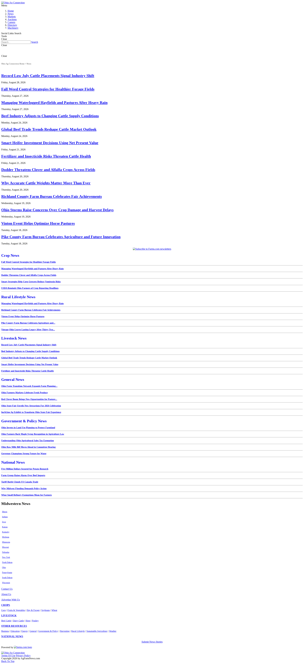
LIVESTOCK (8, 615)
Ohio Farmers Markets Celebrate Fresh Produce (24, 392)
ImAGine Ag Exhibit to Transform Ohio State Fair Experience (31, 412)
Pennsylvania (7, 572)
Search (34, 42)
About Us (6, 594)
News (10, 13)
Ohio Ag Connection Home (13, 64)
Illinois (4, 512)
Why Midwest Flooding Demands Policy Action (24, 488)
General (33, 631)
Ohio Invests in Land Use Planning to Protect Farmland (28, 427)
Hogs (28, 621)
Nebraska (5, 552)
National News (13, 462)
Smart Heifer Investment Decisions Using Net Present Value (49, 143)
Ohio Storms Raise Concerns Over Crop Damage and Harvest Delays (57, 210)
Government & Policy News (24, 421)
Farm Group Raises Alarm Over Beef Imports (23, 475)
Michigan (5, 537)
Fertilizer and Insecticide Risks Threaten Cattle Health (46, 156)
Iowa (4, 522)
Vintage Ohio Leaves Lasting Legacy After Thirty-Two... (28, 329)
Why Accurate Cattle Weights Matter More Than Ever (46, 183)
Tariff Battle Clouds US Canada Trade (19, 482)
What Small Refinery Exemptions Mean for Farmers (26, 495)
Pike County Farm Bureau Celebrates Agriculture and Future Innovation (60, 237)
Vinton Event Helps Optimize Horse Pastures (38, 223)
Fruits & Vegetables (16, 610)
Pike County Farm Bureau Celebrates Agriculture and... (28, 323)
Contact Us (7, 589)
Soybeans (45, 610)
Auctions (12, 19)
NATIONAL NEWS (12, 636)
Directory (12, 25)
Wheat (54, 610)
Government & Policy (48, 631)
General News (12, 380)
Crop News (10, 255)
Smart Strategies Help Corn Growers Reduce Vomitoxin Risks (31, 281)
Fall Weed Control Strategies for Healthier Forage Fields (47, 89)
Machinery (13, 28)
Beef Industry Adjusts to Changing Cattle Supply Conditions (50, 116)
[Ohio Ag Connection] (13, 2)
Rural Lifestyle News (18, 297)
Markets (12, 16)
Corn (3, 610)
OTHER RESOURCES (14, 626)
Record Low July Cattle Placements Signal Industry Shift (47, 76)
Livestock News (13, 338)
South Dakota (7, 577)
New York (6, 557)
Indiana (5, 517)
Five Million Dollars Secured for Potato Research (24, 469)
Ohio (4, 567)
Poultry (35, 621)
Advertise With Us (10, 599)
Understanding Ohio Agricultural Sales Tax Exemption (27, 440)
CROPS (5, 605)
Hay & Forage (33, 610)
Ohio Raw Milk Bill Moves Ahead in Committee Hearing (28, 447)
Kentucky (5, 532)
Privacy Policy (23, 655)
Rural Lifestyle (78, 631)
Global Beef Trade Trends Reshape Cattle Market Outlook (48, 129)
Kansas (5, 527)
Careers (11, 22)
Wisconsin (6, 583)
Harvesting (65, 631)
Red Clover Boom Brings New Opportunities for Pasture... (29, 399)
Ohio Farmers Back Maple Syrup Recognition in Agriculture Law (32, 434)
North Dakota (7, 562)
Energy (24, 631)
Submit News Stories (152, 641)
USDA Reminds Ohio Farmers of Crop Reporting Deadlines (29, 288)
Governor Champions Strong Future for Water (23, 453)
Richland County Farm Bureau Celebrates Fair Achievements (51, 196)
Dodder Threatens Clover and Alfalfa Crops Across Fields (48, 170)
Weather (112, 631)
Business (5, 631)
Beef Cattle (6, 621)
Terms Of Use (8, 655)
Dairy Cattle (18, 621)
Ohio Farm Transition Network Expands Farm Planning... (29, 386)
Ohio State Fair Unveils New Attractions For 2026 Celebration (31, 406)
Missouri (5, 547)
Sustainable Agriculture (96, 631)
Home (11, 10)
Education (15, 631)
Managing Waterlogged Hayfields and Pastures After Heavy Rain (54, 103)
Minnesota (6, 542)
